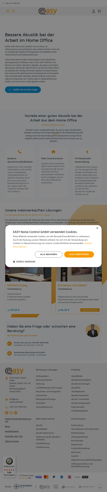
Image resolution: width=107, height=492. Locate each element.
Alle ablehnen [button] (48, 254)
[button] (24, 261)
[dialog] (53, 246)
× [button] (97, 228)
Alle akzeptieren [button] (79, 254)
